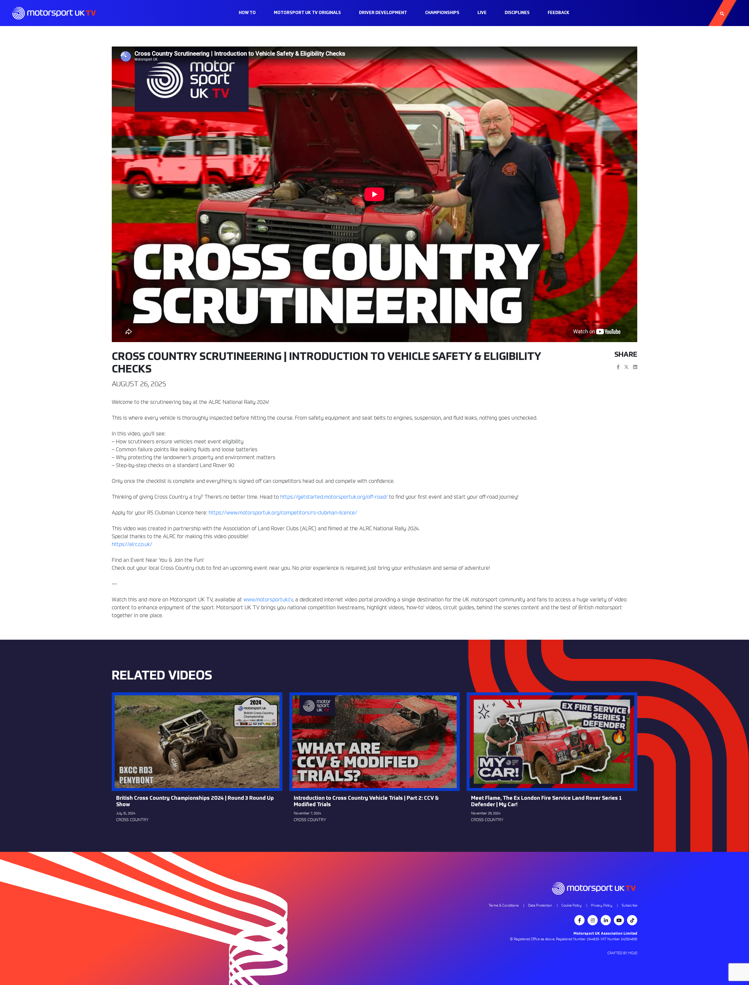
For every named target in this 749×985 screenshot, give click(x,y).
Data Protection (540, 905)
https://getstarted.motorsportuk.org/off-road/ (334, 496)
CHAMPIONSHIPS (442, 13)
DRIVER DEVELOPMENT (383, 13)
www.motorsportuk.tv (268, 599)
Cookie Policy (571, 905)
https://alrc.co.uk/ (132, 544)
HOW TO (247, 13)
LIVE (482, 13)
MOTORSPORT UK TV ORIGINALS (307, 13)
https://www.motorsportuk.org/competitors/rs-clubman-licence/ (283, 512)
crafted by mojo (622, 952)
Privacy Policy (601, 905)
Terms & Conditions (504, 905)
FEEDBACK (558, 13)
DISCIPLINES (517, 13)
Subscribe (629, 905)
